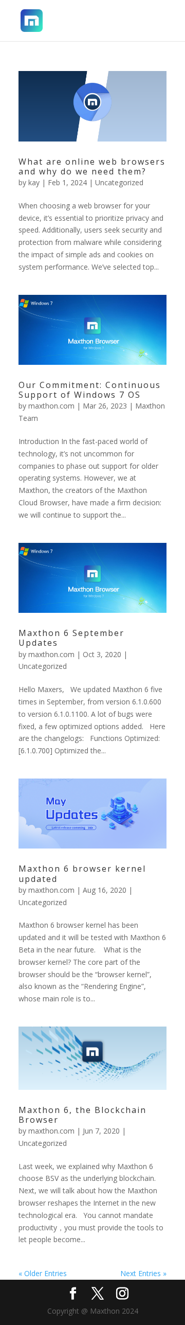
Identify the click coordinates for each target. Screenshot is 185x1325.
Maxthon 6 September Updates (71, 637)
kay (34, 182)
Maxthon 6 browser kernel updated (82, 873)
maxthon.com (51, 406)
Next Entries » (143, 1273)
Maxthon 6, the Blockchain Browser (82, 1114)
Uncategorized (119, 182)
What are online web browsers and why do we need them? (91, 166)
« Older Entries (42, 1273)
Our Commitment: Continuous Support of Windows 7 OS (89, 389)
